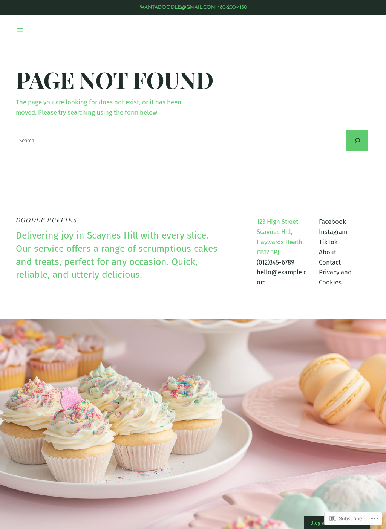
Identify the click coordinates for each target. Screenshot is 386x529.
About (327, 252)
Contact (330, 262)
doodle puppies (46, 220)
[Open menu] (20, 29)
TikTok (328, 242)
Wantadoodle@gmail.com (177, 7)
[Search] (357, 140)
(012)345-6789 (275, 262)
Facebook (332, 221)
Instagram (333, 231)
